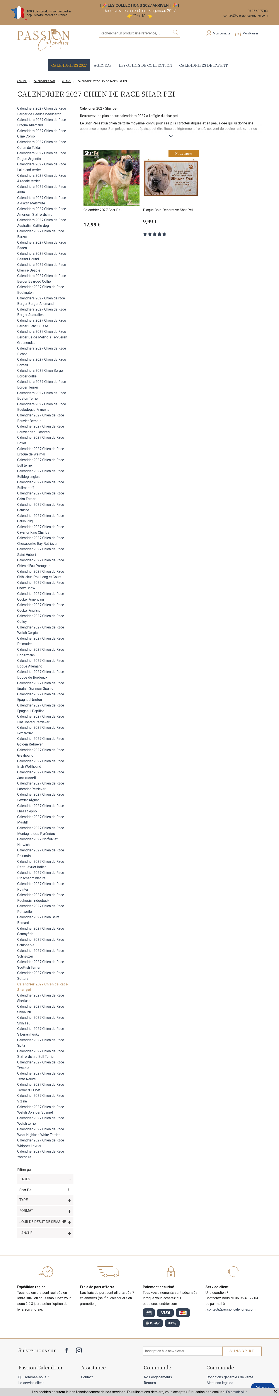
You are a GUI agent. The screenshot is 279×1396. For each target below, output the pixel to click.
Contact (87, 1377)
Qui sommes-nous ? (33, 1377)
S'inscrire (242, 1351)
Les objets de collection (145, 65)
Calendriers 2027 (69, 65)
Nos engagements (158, 1377)
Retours (150, 1383)
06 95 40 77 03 (258, 11)
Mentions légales (220, 1383)
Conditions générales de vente (230, 1377)
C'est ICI (139, 16)
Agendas (103, 65)
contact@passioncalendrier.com (245, 15)
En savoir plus (236, 1392)
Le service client (31, 1383)
